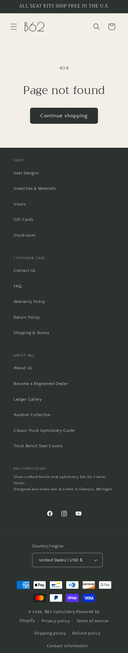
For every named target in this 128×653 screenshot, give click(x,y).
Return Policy (27, 317)
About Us (23, 368)
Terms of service (92, 621)
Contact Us (24, 270)
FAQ (18, 286)
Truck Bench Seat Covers (38, 446)
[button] (13, 26)
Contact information (67, 646)
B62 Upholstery (60, 612)
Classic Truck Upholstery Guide (44, 430)
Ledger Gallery (28, 399)
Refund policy (86, 633)
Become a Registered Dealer (41, 384)
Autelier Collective (32, 415)
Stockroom (24, 235)
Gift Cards (23, 219)
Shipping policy (50, 633)
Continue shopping (64, 116)
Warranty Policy (29, 301)
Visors (20, 204)
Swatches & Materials (35, 188)
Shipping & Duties (31, 333)
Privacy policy (56, 621)
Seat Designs (26, 173)
